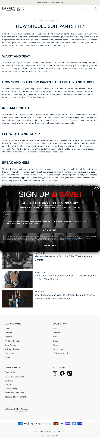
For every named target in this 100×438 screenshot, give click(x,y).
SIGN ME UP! (50, 230)
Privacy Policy (71, 239)
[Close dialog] (96, 189)
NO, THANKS (50, 245)
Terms (79, 239)
